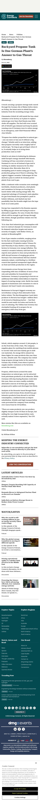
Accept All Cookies (20, 789)
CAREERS (13, 734)
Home (4, 34)
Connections (25, 667)
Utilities (19, 34)
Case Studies (25, 654)
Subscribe (24, 656)
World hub (24, 615)
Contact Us (24, 659)
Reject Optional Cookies (20, 793)
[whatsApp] (34, 708)
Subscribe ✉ (20, 712)
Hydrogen (5, 621)
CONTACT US (25, 736)
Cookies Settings (16, 736)
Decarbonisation (7, 615)
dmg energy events (27, 662)
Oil (2, 623)
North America (25, 631)
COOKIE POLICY (31, 734)
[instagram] (9, 708)
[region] (20, 780)
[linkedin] (16, 708)
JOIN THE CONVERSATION (20, 464)
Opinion (4, 651)
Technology (5, 629)
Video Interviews (7, 664)
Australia (24, 623)
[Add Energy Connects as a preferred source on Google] (7, 66)
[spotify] (27, 708)
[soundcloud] (31, 708)
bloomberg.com (7, 426)
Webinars (5, 667)
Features (4, 653)
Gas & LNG (5, 618)
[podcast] (23, 708)
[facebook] (5, 708)
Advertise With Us (26, 651)
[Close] (36, 763)
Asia (22, 621)
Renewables (5, 626)
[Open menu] (36, 16)
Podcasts (5, 661)
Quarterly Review (7, 670)
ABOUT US (6, 734)
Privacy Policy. (9, 458)
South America (25, 634)
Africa (23, 618)
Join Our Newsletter (26, 16)
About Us (24, 645)
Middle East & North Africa (29, 629)
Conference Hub (26, 664)
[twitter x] (13, 708)
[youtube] (20, 708)
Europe (23, 626)
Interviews (5, 656)
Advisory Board (26, 648)
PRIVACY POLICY (21, 734)
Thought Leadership (8, 659)
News (11, 34)
